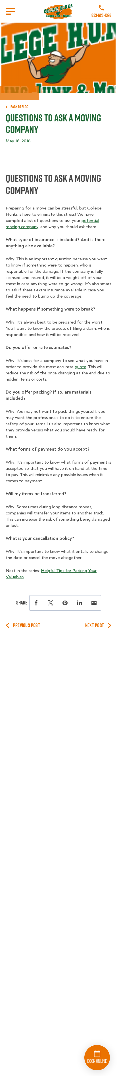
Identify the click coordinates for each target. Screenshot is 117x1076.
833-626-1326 (101, 15)
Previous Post (26, 625)
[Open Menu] (10, 11)
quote (80, 367)
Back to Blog (19, 106)
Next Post (94, 625)
